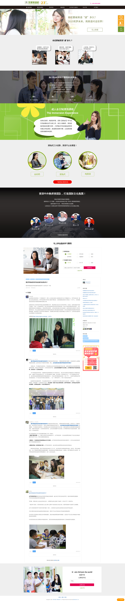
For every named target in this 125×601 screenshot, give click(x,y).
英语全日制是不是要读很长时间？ (89, 308)
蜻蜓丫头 (30, 359)
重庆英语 (27, 279)
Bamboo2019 (88, 282)
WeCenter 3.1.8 (76, 599)
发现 (60, 597)
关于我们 (96, 7)
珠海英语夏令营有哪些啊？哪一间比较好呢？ (90, 316)
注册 (58, 560)
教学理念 (51, 7)
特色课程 (41, 7)
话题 (62, 597)
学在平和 (85, 7)
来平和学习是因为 (73, 7)
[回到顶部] (121, 29)
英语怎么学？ (85, 298)
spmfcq (30, 491)
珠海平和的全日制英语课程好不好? (89, 310)
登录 (55, 560)
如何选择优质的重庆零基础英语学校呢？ (62, 363)
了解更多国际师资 (62, 235)
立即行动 (82, 585)
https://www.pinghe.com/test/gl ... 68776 (42, 316)
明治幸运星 (31, 296)
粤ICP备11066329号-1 (57, 599)
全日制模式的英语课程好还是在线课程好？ (90, 300)
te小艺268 (31, 421)
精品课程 (30, 7)
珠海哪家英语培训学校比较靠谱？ (89, 290)
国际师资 (62, 7)
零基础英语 (32, 279)
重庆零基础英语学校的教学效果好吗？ (42, 279)
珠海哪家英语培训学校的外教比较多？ (89, 292)
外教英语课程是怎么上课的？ (88, 302)
